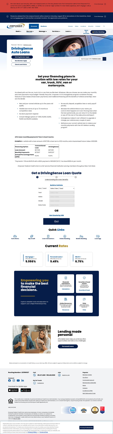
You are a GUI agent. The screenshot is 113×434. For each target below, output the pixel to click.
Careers (85, 388)
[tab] (34, 26)
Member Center (87, 375)
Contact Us (40, 383)
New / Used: (42, 188)
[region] (56, 427)
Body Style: (42, 205)
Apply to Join (66, 375)
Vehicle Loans (27, 45)
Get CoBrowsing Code (89, 393)
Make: (40, 197)
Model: (40, 201)
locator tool (19, 18)
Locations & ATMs (88, 391)
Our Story (85, 377)
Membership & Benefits (89, 383)
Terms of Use (44, 432)
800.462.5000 (51, 375)
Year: (40, 192)
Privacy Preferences (86, 427)
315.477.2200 (41, 375)
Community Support (88, 380)
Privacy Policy (32, 432)
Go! (56, 221)
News (84, 385)
